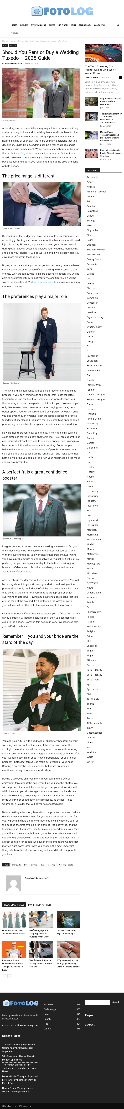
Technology (85, 25)
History (90, 471)
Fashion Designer (96, 394)
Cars (89, 268)
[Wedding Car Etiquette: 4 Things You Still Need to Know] (41, 949)
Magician (92, 529)
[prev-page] (4, 976)
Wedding (13, 45)
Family (90, 380)
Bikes (90, 225)
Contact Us (99, 25)
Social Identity (94, 669)
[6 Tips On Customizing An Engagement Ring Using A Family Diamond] (68, 949)
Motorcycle (93, 553)
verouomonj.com (43, 282)
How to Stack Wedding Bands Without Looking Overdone (111, 153)
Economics (92, 355)
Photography (94, 611)
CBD (89, 278)
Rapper (91, 621)
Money (90, 549)
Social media (94, 679)
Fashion (91, 389)
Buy (25, 865)
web (89, 747)
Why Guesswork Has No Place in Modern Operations (111, 101)
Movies (90, 558)
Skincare (91, 660)
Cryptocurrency (95, 317)
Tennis (90, 703)
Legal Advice (93, 520)
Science (91, 636)
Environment (94, 370)
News (90, 587)
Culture (91, 322)
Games (52, 25)
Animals (91, 196)
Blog (89, 235)
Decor (90, 336)
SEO (89, 640)
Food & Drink (94, 418)
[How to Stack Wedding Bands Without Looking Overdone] (91, 153)
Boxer (90, 239)
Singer (90, 650)
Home (14, 25)
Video (90, 742)
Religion (91, 631)
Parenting (92, 597)
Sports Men (93, 689)
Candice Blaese (91, 77)
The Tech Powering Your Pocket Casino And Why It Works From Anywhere (19, 1048)
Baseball (91, 206)
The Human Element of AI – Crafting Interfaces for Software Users (19, 1068)
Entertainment (38, 25)
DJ (88, 351)
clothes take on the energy (31, 449)
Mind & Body (94, 539)
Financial (92, 413)
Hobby (90, 476)
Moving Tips (93, 563)
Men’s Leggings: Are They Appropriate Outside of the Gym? (39, 933)
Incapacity (92, 495)
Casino (90, 273)
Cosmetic (92, 307)
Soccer (90, 665)
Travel (14, 33)
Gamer (90, 438)
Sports (90, 684)
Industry (91, 500)
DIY (88, 346)
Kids (89, 510)
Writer (90, 761)
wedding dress (24, 153)
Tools (90, 713)
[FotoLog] (62, 11)
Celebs (90, 283)
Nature (90, 578)
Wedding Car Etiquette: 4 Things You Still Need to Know (40, 963)
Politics (90, 616)
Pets (89, 607)
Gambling (92, 433)
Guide (90, 457)
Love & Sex (92, 524)
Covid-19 (91, 312)
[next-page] (9, 976)
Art (88, 201)
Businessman (94, 254)
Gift (89, 452)
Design (90, 341)
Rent (42, 865)
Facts (89, 375)
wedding (51, 865)
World (90, 756)
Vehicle (91, 737)
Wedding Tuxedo (66, 865)
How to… (91, 486)
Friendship (92, 423)
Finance (91, 409)
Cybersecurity (94, 326)
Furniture (92, 428)
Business (24, 25)
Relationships (94, 626)
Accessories (93, 177)
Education (92, 360)
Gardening (92, 447)
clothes (34, 865)
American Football (96, 191)
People (90, 602)
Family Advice (94, 384)
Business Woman (96, 249)
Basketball (92, 210)
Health (90, 466)
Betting (91, 220)
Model (90, 544)
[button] (118, 25)
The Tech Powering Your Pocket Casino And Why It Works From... (100, 70)
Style (73, 25)
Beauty (90, 215)
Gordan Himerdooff (14, 63)
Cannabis (92, 264)
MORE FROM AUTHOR (39, 904)
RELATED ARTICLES (14, 904)
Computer (92, 302)
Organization (94, 592)
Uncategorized (95, 732)
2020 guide (16, 865)
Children (91, 288)
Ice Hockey (92, 491)
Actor (90, 181)
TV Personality (94, 723)
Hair (89, 462)
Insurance (92, 505)
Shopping (92, 645)
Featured (92, 404)
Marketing (92, 534)
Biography (92, 230)
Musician (92, 573)
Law (89, 515)
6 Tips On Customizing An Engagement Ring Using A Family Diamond (68, 963)
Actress (91, 186)
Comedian (92, 293)
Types (90, 727)
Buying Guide (94, 259)
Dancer (91, 331)
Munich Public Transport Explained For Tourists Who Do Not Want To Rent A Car (20, 1080)
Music (90, 568)
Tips (89, 708)
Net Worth (63, 25)
